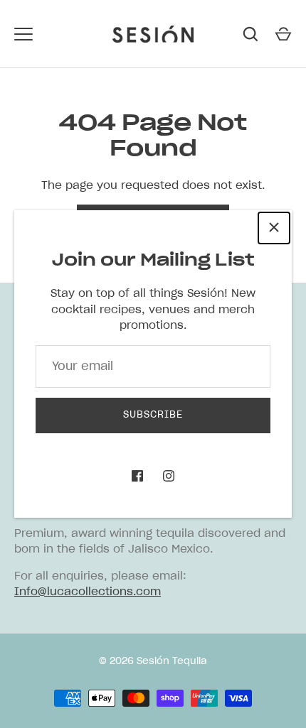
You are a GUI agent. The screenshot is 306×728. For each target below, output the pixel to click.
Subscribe (153, 415)
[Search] (250, 34)
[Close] (274, 228)
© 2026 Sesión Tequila (153, 661)
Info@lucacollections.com (87, 592)
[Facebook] (137, 475)
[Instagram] (168, 475)
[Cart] (283, 34)
